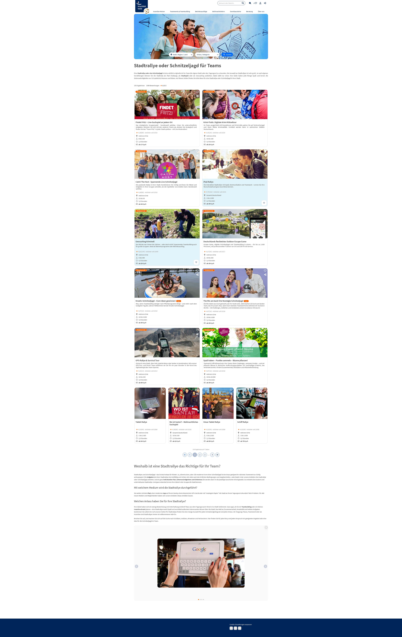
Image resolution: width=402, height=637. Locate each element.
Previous (138, 104)
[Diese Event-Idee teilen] (197, 96)
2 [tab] (167, 118)
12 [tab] (243, 237)
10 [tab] (178, 237)
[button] (136, 566)
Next (196, 104)
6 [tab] (240, 178)
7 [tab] (243, 178)
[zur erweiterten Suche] (250, 3)
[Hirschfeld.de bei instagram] (235, 628)
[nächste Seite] (212, 455)
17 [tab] (257, 237)
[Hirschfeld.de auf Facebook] (231, 628)
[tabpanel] (167, 104)
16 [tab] (254, 237)
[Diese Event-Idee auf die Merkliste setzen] (197, 92)
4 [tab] (237, 118)
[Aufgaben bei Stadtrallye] (201, 563)
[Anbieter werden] (260, 3)
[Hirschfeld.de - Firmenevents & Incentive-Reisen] (141, 6)
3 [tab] (170, 118)
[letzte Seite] (217, 455)
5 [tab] (240, 118)
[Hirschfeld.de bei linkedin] (239, 628)
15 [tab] (251, 237)
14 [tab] (248, 237)
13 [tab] (246, 237)
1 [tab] (164, 118)
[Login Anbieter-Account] (265, 3)
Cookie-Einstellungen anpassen (241, 624)
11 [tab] (181, 237)
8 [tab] (172, 237)
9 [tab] (175, 237)
